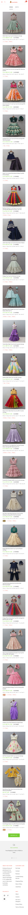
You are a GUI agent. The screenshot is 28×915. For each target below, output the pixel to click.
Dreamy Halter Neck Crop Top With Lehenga (12, 377)
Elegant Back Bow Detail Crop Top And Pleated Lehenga (12, 549)
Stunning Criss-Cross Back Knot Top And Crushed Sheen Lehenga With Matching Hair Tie (13, 446)
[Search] (5, 2)
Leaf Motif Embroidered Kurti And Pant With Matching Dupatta (12, 584)
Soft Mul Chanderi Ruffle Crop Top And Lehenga (13, 755)
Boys (17, 7)
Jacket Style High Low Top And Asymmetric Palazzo (13, 242)
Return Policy (19, 884)
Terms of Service (20, 907)
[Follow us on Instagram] (4, 895)
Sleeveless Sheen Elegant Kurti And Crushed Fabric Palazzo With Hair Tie (13, 310)
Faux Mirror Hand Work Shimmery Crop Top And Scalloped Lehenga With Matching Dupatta (13, 514)
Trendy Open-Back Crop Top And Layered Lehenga (13, 344)
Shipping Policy (19, 881)
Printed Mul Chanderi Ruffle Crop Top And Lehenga (13, 480)
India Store (18, 886)
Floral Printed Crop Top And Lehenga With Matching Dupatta (14, 70)
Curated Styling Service (19, 877)
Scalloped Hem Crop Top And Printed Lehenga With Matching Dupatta (14, 139)
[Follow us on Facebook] (8, 895)
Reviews (18, 873)
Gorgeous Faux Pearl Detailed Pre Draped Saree (13, 722)
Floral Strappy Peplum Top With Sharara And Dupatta (14, 823)
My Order (18, 868)
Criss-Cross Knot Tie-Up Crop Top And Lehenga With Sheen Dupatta (14, 104)
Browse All (14, 835)
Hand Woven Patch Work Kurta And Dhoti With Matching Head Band (12, 790)
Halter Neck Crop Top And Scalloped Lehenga (12, 35)
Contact (18, 871)
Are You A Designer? (18, 900)
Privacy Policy (19, 904)
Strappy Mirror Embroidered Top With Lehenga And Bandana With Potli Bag (13, 619)
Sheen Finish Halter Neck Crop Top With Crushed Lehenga (13, 411)
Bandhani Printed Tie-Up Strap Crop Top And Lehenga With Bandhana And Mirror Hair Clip (12, 209)
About (17, 894)
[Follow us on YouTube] (4, 899)
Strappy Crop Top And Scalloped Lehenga (11, 276)
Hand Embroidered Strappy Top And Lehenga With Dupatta (13, 688)
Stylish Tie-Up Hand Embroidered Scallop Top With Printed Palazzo (13, 174)
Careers (17, 897)
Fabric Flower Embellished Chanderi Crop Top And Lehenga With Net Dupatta (13, 653)
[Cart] (25, 2)
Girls (11, 7)
